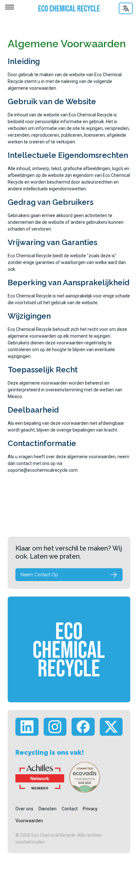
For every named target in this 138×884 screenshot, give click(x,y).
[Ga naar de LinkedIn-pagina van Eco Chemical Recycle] (27, 726)
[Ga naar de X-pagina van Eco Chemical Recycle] (111, 726)
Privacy (90, 808)
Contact (70, 808)
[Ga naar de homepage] (65, 8)
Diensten (47, 808)
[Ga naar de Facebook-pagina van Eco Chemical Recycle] (83, 726)
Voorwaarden (29, 820)
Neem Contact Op (39, 574)
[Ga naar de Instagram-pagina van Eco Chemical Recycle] (55, 726)
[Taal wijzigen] (126, 8)
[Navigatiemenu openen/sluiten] (9, 7)
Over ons (24, 808)
